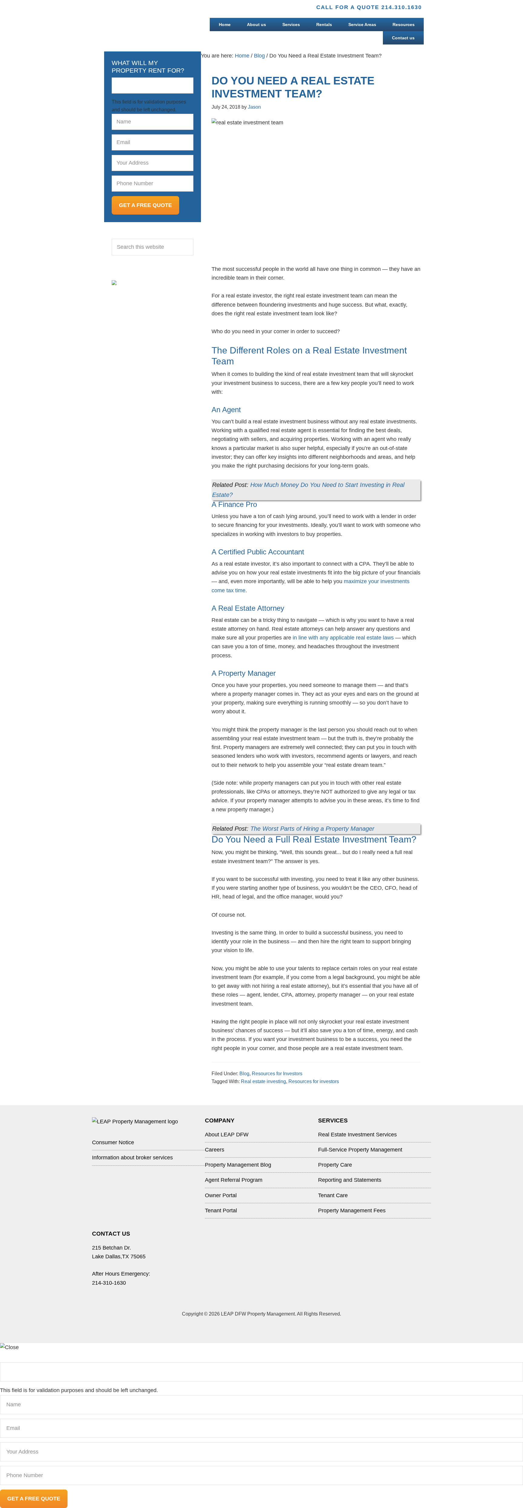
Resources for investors (313, 1081)
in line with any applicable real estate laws (343, 638)
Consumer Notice (113, 1142)
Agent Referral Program (233, 1180)
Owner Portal (221, 1195)
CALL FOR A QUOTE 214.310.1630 (369, 7)
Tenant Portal (221, 1210)
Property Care (335, 1165)
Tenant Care (333, 1195)
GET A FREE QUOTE (145, 205)
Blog (244, 1073)
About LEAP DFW (226, 1135)
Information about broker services (132, 1158)
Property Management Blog (238, 1165)
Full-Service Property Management (360, 1150)
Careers (214, 1150)
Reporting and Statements (349, 1180)
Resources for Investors (277, 1073)
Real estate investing (263, 1081)
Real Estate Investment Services (357, 1135)
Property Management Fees (352, 1210)
